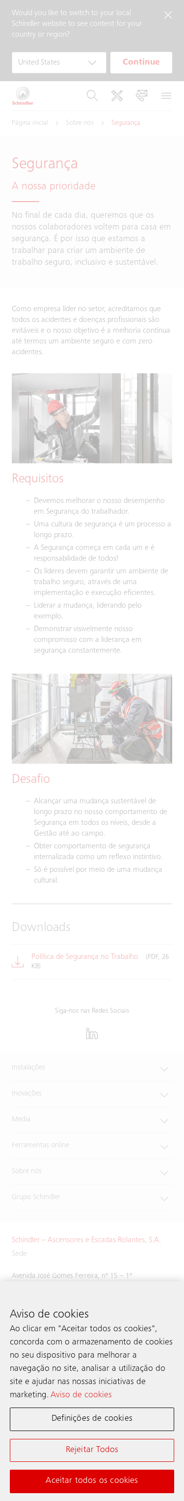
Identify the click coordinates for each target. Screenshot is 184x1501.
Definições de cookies (92, 1418)
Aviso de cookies (81, 1395)
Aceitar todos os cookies (92, 1481)
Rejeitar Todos (92, 1450)
